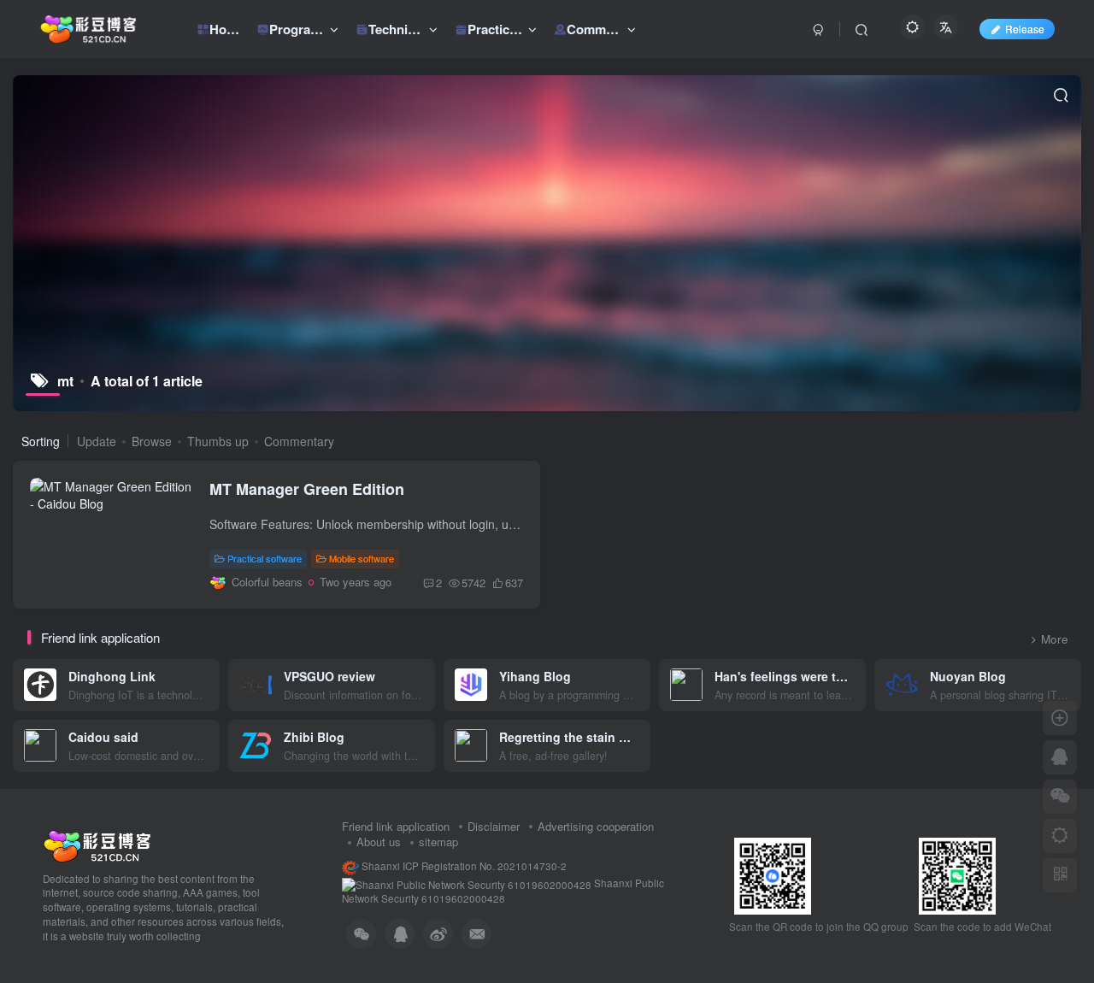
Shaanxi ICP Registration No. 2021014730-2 (463, 866)
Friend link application (396, 826)
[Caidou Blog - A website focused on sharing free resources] (97, 844)
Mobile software (361, 558)
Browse (152, 441)
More (1054, 639)
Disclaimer (494, 826)
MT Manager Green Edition (306, 489)
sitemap (438, 841)
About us (378, 841)
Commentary (299, 441)
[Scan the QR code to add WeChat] (1060, 797)
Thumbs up (218, 441)
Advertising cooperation (596, 826)
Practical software (264, 558)
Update (96, 441)
